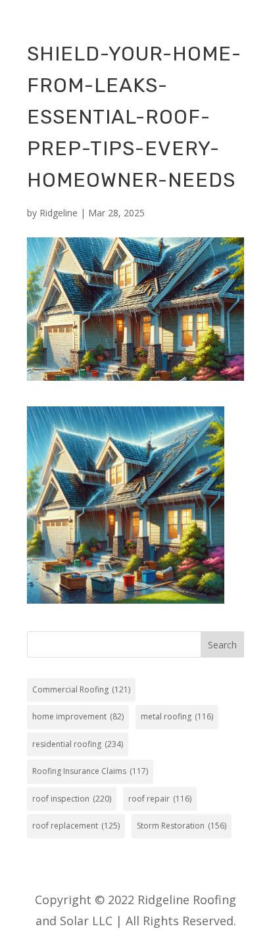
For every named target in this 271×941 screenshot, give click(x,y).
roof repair (159, 798)
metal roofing (177, 716)
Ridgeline (58, 212)
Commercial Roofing (81, 689)
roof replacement (76, 825)
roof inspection (71, 798)
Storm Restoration (181, 825)
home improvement (78, 716)
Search (222, 645)
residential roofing (77, 744)
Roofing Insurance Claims (90, 771)
